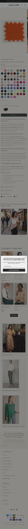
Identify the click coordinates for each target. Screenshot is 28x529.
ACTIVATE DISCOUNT (14, 270)
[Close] (25, 257)
